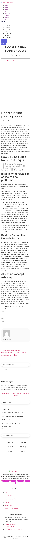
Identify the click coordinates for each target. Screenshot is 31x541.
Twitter (10, 451)
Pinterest (10, 447)
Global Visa (7, 30)
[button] (3, 21)
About (6, 7)
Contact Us (8, 38)
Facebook (10, 442)
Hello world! (5, 409)
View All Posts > (8, 339)
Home (6, 5)
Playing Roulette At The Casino (11, 423)
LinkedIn (22, 451)
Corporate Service (8, 34)
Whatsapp (22, 447)
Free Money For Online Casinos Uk (12, 416)
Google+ (23, 442)
